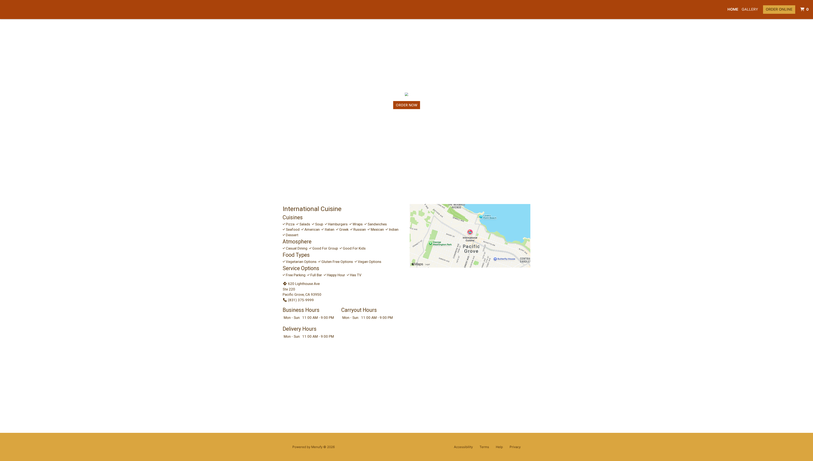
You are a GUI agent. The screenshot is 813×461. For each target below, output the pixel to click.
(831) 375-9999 (301, 300)
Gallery (750, 9)
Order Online (779, 9)
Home (732, 9)
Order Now (406, 105)
